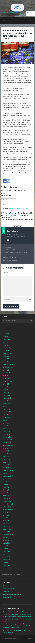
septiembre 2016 (8, 509)
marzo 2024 (6, 362)
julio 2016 (6, 515)
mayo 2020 (6, 403)
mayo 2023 (6, 373)
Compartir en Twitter (8, 181)
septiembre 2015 (8, 540)
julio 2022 (6, 384)
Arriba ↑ (31, 638)
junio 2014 (6, 562)
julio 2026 (6, 334)
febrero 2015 (7, 559)
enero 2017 (6, 498)
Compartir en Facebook (5, 181)
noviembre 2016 (8, 504)
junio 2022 (6, 387)
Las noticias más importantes (11, 600)
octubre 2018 (7, 442)
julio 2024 (6, 359)
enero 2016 (6, 532)
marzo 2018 (6, 459)
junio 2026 (6, 336)
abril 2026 (6, 342)
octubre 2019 (7, 420)
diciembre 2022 (7, 378)
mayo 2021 (6, 392)
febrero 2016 (7, 529)
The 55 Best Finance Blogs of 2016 (19, 612)
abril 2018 (6, 456)
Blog (4, 586)
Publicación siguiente (11, 260)
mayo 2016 (6, 520)
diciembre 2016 (7, 501)
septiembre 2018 (8, 445)
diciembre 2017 (7, 467)
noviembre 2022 (8, 381)
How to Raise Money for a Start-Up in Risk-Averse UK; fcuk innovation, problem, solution (17, 625)
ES (27, 15)
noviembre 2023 (8, 364)
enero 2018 (6, 465)
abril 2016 (6, 523)
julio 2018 (6, 451)
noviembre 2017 (8, 470)
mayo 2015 (6, 551)
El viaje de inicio (7, 597)
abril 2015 (6, 554)
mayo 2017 (6, 487)
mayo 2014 (6, 565)
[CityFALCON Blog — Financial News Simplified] (17, 7)
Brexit (7, 252)
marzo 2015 (6, 557)
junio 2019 (6, 426)
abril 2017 (6, 490)
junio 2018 (6, 453)
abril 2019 (6, 428)
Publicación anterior (10, 257)
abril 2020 (6, 406)
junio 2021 (6, 389)
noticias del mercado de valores (18, 252)
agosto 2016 (6, 512)
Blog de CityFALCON (12, 638)
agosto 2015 (6, 543)
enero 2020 (6, 414)
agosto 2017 (6, 479)
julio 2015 (6, 546)
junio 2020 (6, 401)
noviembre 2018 (8, 440)
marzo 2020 (6, 409)
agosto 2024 (6, 356)
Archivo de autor (8, 240)
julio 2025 (6, 350)
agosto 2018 (6, 448)
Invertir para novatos (9, 588)
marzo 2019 (6, 431)
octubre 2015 (7, 537)
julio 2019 (6, 423)
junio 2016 (6, 518)
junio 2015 (6, 548)
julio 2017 (6, 481)
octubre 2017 (7, 473)
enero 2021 (6, 395)
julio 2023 (6, 370)
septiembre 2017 (8, 476)
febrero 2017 (7, 495)
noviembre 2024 (8, 353)
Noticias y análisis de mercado (13, 250)
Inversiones (6, 591)
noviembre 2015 (8, 534)
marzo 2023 (6, 375)
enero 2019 (6, 434)
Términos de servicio (15, 208)
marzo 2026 (6, 345)
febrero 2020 (7, 412)
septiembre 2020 (8, 398)
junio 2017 (6, 484)
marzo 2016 (6, 526)
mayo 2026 (6, 339)
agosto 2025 (6, 348)
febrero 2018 (7, 462)
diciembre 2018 (7, 437)
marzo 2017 (6, 493)
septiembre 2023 (8, 367)
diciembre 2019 (7, 417)
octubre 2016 (7, 507)
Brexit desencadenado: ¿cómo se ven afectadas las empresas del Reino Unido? (17, 34)
